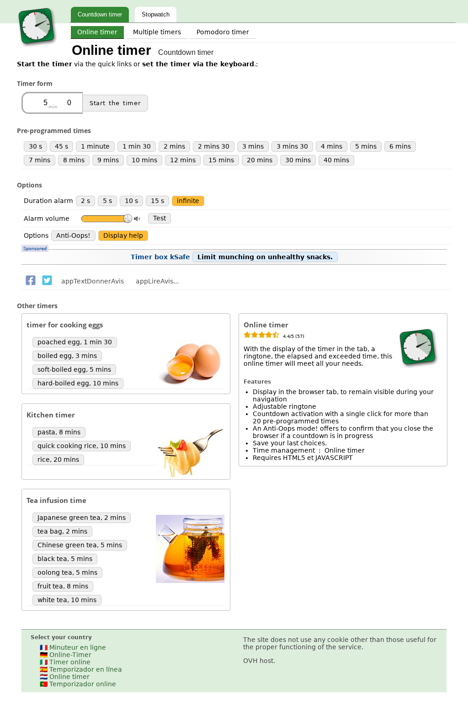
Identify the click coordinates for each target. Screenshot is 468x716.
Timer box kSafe (178, 255)
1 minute (95, 146)
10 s (131, 200)
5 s (107, 200)
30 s (35, 146)
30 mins (298, 160)
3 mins (253, 146)
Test (159, 218)
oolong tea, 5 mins (67, 572)
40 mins (336, 160)
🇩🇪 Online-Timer (65, 654)
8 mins (74, 160)
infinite (188, 200)
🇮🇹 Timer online (65, 662)
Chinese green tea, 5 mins (79, 545)
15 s (157, 200)
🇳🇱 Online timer (65, 676)
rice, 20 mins (58, 459)
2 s (85, 200)
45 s (61, 146)
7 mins (39, 160)
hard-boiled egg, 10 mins (77, 383)
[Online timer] (37, 48)
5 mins (366, 146)
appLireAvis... (157, 281)
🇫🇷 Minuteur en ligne (73, 647)
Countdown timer (100, 14)
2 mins (174, 146)
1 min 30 (136, 146)
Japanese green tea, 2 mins (81, 517)
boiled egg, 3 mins (67, 355)
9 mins (108, 160)
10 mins (144, 160)
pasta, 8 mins (58, 432)
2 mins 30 (213, 146)
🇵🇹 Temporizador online (78, 684)
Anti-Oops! (73, 235)
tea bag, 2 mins (62, 531)
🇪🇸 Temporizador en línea (81, 669)
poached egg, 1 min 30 (74, 342)
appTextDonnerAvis (92, 281)
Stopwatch (156, 14)
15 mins (221, 160)
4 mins (331, 146)
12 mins (183, 160)
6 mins (400, 146)
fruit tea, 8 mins (62, 586)
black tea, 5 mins (64, 558)
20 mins (259, 160)
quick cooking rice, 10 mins (81, 445)
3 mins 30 (292, 146)
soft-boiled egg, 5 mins (74, 369)
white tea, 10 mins (66, 600)
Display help (123, 235)
